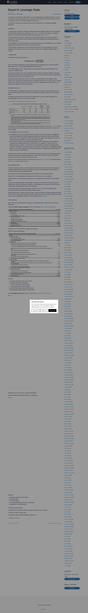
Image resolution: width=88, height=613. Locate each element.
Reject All (44, 310)
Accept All (52, 310)
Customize (35, 310)
